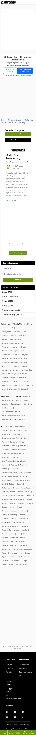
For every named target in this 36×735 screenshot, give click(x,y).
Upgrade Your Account (18, 134)
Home (3, 120)
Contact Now (10, 200)
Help (7, 676)
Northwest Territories (9, 419)
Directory (24, 733)
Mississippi (14, 370)
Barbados (27, 473)
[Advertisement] (18, 29)
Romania (16, 488)
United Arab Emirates (17, 538)
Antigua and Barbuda (19, 450)
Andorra (13, 519)
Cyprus (27, 553)
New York (17, 332)
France (27, 480)
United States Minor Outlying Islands (14, 438)
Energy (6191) (7, 292)
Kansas (16, 366)
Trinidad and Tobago (17, 442)
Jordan (10, 564)
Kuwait (26, 557)
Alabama (5, 358)
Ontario (25, 396)
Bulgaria (21, 499)
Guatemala (5, 446)
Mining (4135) (7, 306)
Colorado (22, 347)
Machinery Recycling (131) (11, 297)
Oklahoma (5, 362)
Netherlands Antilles (18, 465)
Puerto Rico (21, 430)
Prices (11, 733)
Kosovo (4, 534)
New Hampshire (26, 370)
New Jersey (23, 336)
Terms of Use (23, 725)
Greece (4, 496)
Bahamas (23, 446)
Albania (23, 511)
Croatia (28, 503)
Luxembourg (12, 515)
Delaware (24, 381)
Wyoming (12, 389)
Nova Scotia (28, 404)
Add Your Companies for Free (18, 140)
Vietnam (4, 553)
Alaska (4, 389)
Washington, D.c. (24, 389)
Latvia (12, 507)
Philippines (28, 549)
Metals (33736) (7, 301)
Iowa (9, 366)
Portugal (5, 492)
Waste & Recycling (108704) (12, 315)
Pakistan (5, 538)
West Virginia (13, 374)
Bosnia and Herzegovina (10, 511)
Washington (14, 351)
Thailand (24, 542)
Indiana (14, 347)
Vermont (28, 385)
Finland (27, 492)
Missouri (16, 355)
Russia (4, 484)
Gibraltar (24, 530)
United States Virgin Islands (11, 434)
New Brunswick (7, 408)
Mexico (12, 430)
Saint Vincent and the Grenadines (13, 461)
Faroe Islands (14, 530)
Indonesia (13, 553)
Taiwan (4, 545)
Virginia (4, 351)
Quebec (26, 400)
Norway (29, 499)
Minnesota (19, 343)
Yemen (18, 564)
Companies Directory (15, 120)
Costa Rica (5, 450)
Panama (4, 442)
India (18, 534)
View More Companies (18, 253)
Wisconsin (5, 347)
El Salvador (14, 469)
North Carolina (15, 339)
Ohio (24, 332)
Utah (3, 366)
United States (20, 427)
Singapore (12, 545)
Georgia (13, 336)
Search (18, 279)
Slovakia (5, 499)
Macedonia (24, 526)
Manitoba (5, 404)
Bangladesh (23, 545)
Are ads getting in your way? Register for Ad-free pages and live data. (18, 244)
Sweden (21, 496)
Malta (4, 515)
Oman (4, 564)
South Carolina (23, 358)
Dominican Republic (9, 473)
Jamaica (15, 446)
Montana (5, 378)
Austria (20, 492)
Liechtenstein (23, 519)
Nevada (4, 370)
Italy (3, 480)
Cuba (20, 473)
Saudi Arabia (17, 549)
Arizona (4, 339)
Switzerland (29, 120)
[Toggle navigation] (32, 2)
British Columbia (7, 400)
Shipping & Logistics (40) (11, 310)
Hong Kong (14, 542)
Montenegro (6, 522)
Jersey (4, 530)
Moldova (5, 519)
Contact (31, 733)
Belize (14, 457)
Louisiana (23, 362)
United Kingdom (14, 476)
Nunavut (22, 419)
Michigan (5, 336)
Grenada (4, 469)
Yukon (21, 416)
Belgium (19, 484)
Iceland (22, 515)
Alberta (18, 400)
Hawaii (16, 381)
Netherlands (18, 480)
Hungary (29, 496)
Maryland (25, 355)
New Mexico (21, 378)
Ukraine (13, 499)
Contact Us (9, 668)
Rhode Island (6, 381)
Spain (9, 480)
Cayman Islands (16, 453)
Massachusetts (7, 343)
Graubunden (17, 162)
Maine (12, 378)
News (18, 733)
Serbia (4, 503)
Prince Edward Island (9, 416)
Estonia (19, 507)
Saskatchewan (16, 404)
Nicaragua (5, 453)
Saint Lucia (5, 457)
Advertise (9, 672)
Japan (4, 557)
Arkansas (25, 366)
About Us (9, 664)
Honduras (5, 465)
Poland (11, 484)
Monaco (15, 526)
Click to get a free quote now (25, 70)
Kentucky (14, 362)
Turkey (12, 534)
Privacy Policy (12, 725)
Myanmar (12, 557)
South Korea (6, 549)
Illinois (18, 328)
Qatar (25, 564)
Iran (21, 553)
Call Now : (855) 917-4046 (10, 70)
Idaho (4, 374)
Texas (4, 328)
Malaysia (5, 542)
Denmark (12, 496)
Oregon (13, 358)
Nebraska (23, 374)
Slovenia (21, 503)
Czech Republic (26, 488)
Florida (11, 328)
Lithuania (12, 503)
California (29, 324)
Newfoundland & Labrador (11, 412)
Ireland (12, 492)
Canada (4, 430)
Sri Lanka (5, 561)
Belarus (4, 507)
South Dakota (18, 385)
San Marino (6, 526)
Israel (20, 557)
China (25, 534)
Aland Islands (17, 522)
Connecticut (6, 355)
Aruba (4, 476)
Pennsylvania (6, 332)
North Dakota (6, 385)
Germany (25, 476)
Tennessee (24, 351)
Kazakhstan (15, 561)
